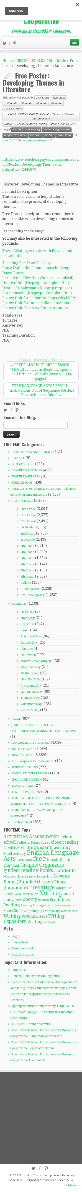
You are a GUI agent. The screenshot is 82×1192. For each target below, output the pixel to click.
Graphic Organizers (15, 135)
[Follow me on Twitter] (5, 44)
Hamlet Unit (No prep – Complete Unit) (36, 283)
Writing (12, 916)
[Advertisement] (41, 1118)
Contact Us (18, 969)
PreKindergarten (32, 595)
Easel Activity (14, 854)
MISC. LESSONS (59, 124)
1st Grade (26, 527)
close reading (32, 129)
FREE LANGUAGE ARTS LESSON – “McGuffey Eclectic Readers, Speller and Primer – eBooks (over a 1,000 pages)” (41, 372)
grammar (11, 865)
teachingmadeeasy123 (37, 140)
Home (7, 60)
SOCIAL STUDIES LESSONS (30, 773)
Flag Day (26, 648)
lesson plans (44, 876)
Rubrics (53, 905)
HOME (8, 124)
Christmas (27, 624)
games (69, 859)
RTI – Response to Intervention (32, 761)
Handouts (65, 870)
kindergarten (28, 876)
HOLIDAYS (19, 603)
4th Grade (27, 546)
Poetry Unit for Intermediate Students (35, 303)
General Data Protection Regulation (36, 976)
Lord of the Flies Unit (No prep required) (37, 278)
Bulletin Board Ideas (33, 842)
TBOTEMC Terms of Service (31, 1024)
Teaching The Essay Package (27, 263)
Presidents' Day (31, 685)
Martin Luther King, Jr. (36, 661)
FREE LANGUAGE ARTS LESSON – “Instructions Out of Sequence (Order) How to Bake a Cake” (41, 390)
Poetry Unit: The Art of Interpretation (35, 308)
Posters (43, 900)
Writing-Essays (34, 916)
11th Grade (58, 97)
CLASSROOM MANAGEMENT (31, 452)
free (39, 858)
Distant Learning (54, 847)
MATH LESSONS (22, 749)
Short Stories (14, 910)
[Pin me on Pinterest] (15, 44)
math (18, 894)
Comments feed (22, 948)
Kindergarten (30, 589)
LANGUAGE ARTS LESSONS (31, 124)
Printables (60, 899)
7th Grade (26, 103)
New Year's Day (31, 679)
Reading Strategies (33, 905)
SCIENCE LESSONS (24, 767)
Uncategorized (21, 822)
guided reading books (28, 870)
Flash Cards (24, 860)
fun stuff (54, 859)
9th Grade (56, 103)
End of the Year (31, 636)
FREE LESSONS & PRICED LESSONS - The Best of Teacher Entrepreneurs (41, 116)
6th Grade (27, 558)
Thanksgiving (30, 698)
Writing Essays (41, 921)
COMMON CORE (22, 464)
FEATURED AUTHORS (26, 470)
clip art (17, 129)
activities (15, 836)
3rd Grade (27, 539)
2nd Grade (27, 533)
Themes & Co (65, 1180)
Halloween (28, 655)
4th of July (27, 618)
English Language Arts (57, 129)
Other (18, 900)
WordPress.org (22, 954)
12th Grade (10, 103)
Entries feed (19, 942)
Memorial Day (30, 667)
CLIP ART (18, 458)
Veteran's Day (29, 710)
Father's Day (29, 642)
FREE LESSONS (13, 108)
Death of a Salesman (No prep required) (37, 288)
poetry (30, 899)
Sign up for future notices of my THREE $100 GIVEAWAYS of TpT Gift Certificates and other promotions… (42, 1012)
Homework (11, 876)
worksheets (69, 911)
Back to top (70, 1185)
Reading (11, 905)
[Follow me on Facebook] (10, 44)
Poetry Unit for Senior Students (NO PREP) (39, 298)
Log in (15, 936)
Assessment (43, 836)
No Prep (49, 135)
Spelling (32, 911)
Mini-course (30, 894)
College (25, 582)
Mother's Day (29, 673)
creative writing (19, 847)
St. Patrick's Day (31, 691)
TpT (41, 911)
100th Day (27, 612)
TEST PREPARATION (25, 792)
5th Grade (27, 552)
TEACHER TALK (22, 785)
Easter (24, 630)
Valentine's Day (30, 704)
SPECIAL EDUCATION (26, 779)
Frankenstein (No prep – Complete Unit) (37, 293)
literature (35, 135)
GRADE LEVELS (29, 60)
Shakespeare (67, 905)
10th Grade (56, 60)
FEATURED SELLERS (25, 476)
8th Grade (41, 103)
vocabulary (52, 911)
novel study (64, 135)
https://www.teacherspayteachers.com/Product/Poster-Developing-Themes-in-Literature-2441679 (40, 164)
